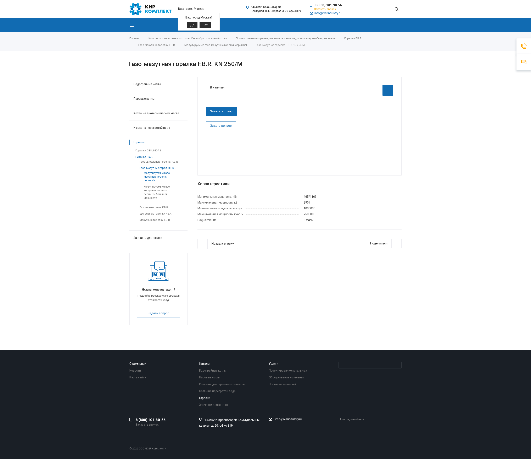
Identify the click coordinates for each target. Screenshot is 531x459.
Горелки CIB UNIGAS (148, 150)
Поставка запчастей (282, 384)
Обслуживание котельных (286, 377)
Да (192, 25)
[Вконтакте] (341, 426)
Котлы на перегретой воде (152, 127)
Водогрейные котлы (147, 84)
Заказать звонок (325, 9)
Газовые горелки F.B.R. (154, 207)
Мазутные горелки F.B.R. (155, 219)
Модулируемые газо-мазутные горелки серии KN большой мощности (157, 192)
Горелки (139, 142)
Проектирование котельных (288, 370)
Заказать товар (221, 111)
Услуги (273, 364)
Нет (205, 25)
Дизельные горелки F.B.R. (156, 213)
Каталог (205, 364)
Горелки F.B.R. (144, 156)
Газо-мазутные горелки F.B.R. (158, 167)
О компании (137, 364)
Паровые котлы (144, 98)
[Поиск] (397, 9)
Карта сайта (137, 377)
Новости (135, 370)
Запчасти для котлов (148, 237)
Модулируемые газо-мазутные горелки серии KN (157, 176)
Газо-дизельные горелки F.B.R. (159, 161)
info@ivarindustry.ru (327, 13)
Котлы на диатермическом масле (156, 113)
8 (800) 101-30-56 (328, 5)
